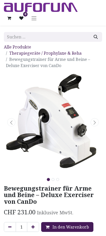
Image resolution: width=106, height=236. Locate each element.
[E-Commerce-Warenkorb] (9, 18)
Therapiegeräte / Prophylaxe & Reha (45, 53)
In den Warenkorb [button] (70, 227)
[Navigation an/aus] (34, 18)
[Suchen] (95, 37)
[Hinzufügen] (33, 227)
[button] (11, 122)
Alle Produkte (17, 47)
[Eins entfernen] (10, 227)
